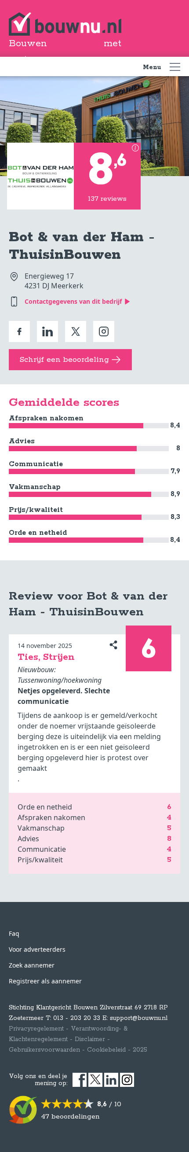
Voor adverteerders (37, 949)
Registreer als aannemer (45, 981)
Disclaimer (90, 1039)
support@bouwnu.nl (138, 1018)
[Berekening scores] (135, 147)
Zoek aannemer (32, 965)
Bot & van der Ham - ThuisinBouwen (82, 246)
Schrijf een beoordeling (64, 359)
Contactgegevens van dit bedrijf (73, 301)
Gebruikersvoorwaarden (44, 1050)
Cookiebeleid (106, 1050)
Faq (14, 933)
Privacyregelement (36, 1029)
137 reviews (107, 198)
